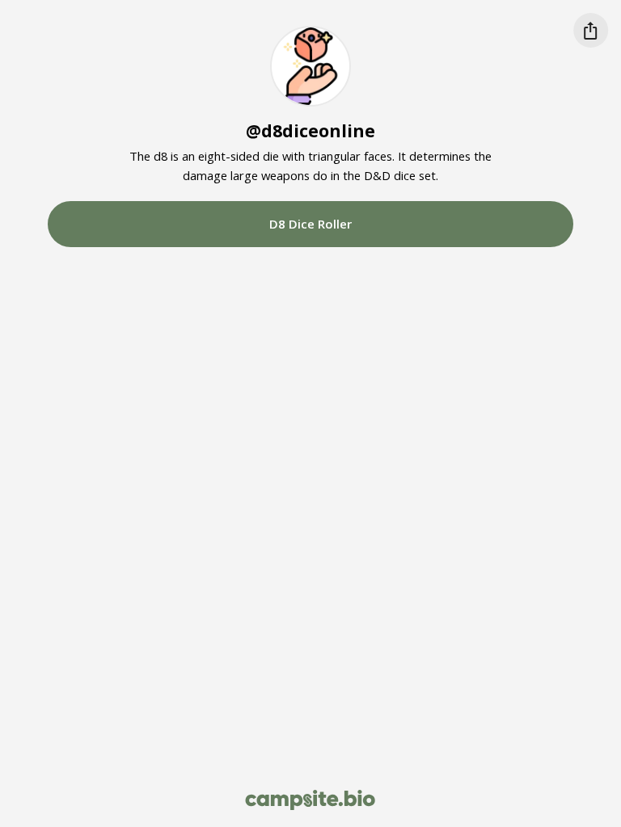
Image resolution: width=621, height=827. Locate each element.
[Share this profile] (590, 30)
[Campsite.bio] (310, 799)
